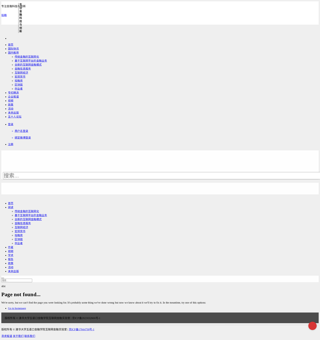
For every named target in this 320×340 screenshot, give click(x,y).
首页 (10, 44)
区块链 (19, 84)
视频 (10, 100)
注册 (10, 144)
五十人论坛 (15, 116)
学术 (10, 255)
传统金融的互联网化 (27, 56)
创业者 (19, 88)
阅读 (10, 207)
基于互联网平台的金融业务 (31, 60)
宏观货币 (20, 76)
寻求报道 (6, 336)
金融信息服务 (23, 68)
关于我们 (18, 336)
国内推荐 (13, 52)
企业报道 (13, 96)
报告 (10, 259)
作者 (10, 247)
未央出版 (13, 112)
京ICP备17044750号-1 (81, 329)
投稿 (4, 15)
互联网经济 (21, 72)
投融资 (19, 80)
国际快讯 (13, 48)
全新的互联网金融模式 (28, 64)
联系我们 (29, 336)
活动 (10, 108)
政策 (10, 104)
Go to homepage (17, 308)
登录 (10, 124)
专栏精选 (13, 92)
